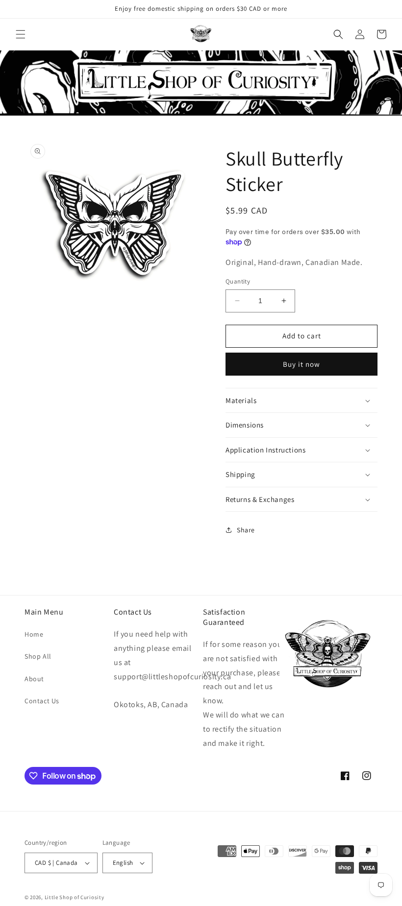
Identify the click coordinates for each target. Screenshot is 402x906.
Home (34, 634)
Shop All (38, 656)
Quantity (238, 281)
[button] (20, 34)
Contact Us (42, 700)
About (34, 678)
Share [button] (246, 529)
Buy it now (301, 364)
